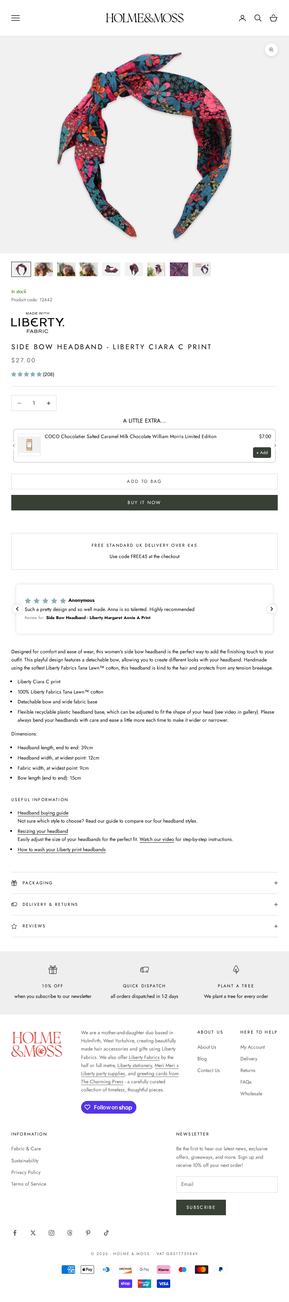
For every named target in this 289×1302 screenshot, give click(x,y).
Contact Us (208, 1070)
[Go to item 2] (44, 269)
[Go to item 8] (179, 269)
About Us (206, 1046)
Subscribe (201, 1207)
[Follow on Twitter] (33, 1232)
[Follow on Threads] (69, 1232)
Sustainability (24, 1160)
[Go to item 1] (21, 269)
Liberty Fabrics (144, 1057)
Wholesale (251, 1093)
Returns (248, 1070)
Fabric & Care (26, 1148)
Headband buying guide (43, 812)
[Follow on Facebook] (14, 1232)
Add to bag (144, 481)
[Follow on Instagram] (51, 1232)
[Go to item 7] (156, 269)
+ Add (262, 452)
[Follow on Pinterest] (88, 1232)
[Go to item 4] (89, 269)
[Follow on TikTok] (106, 1232)
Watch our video (157, 839)
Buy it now (144, 502)
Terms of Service (28, 1183)
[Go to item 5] (111, 269)
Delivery (248, 1058)
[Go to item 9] (201, 269)
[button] (27, 374)
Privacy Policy (26, 1172)
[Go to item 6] (134, 269)
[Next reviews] (271, 608)
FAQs (246, 1081)
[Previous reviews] (17, 608)
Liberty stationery (134, 1065)
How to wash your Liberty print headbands (62, 849)
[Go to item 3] (66, 269)
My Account (252, 1046)
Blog (202, 1058)
